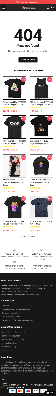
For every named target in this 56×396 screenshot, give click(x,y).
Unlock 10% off (5, 384)
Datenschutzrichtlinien (11, 313)
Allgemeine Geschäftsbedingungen (16, 309)
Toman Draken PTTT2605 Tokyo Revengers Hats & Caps (40, 182)
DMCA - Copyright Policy (11, 317)
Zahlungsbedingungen (11, 336)
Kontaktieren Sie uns (10, 343)
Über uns (5, 306)
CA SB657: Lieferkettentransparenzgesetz (19, 320)
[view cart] (52, 7)
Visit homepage (28, 59)
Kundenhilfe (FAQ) (9, 347)
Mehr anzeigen (28, 237)
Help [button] (51, 393)
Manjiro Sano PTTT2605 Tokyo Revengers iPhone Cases (13, 182)
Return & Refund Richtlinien (13, 339)
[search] (48, 7)
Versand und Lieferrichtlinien (13, 332)
